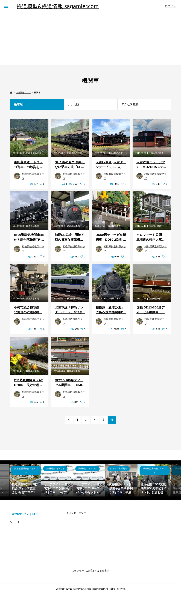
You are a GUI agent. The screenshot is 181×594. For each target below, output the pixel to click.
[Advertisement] (90, 39)
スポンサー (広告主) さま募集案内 (90, 570)
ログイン (170, 6)
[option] (26, 480)
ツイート (15, 522)
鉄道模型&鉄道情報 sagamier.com (58, 6)
